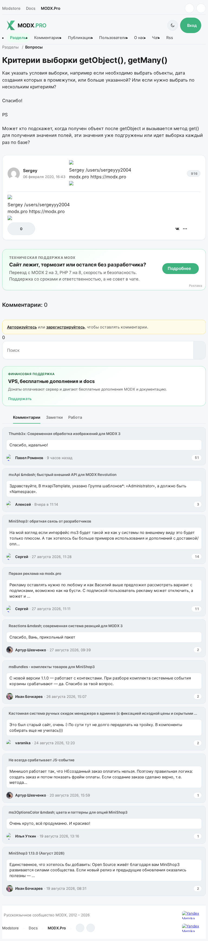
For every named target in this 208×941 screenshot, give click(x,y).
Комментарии (47, 38)
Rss (169, 38)
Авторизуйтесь (22, 327)
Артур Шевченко (30, 650)
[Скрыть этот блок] (200, 254)
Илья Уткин (25, 836)
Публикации (80, 38)
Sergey (30, 170)
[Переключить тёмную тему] (172, 25)
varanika (23, 743)
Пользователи (113, 38)
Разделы (18, 38)
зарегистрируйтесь (65, 327)
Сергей (21, 557)
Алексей (23, 504)
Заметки (54, 417)
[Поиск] (199, 350)
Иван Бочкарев (29, 696)
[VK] (201, 8)
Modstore (11, 8)
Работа (75, 417)
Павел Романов (29, 458)
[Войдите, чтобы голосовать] (14, 229)
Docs (30, 8)
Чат (155, 38)
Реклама (195, 285)
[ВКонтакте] (177, 228)
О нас (139, 38)
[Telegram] (189, 8)
